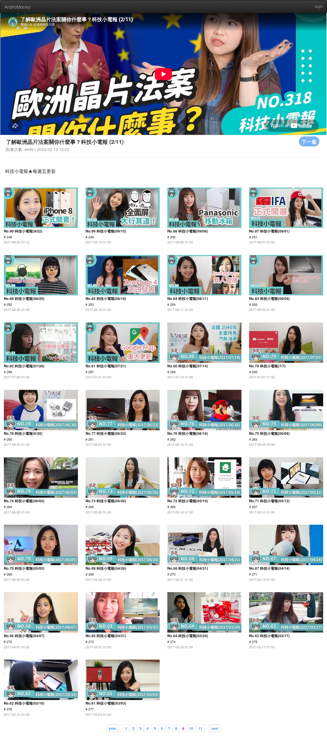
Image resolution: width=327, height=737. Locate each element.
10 (191, 728)
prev (112, 728)
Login (319, 6)
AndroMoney (17, 6)
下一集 (309, 141)
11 (200, 728)
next (214, 728)
